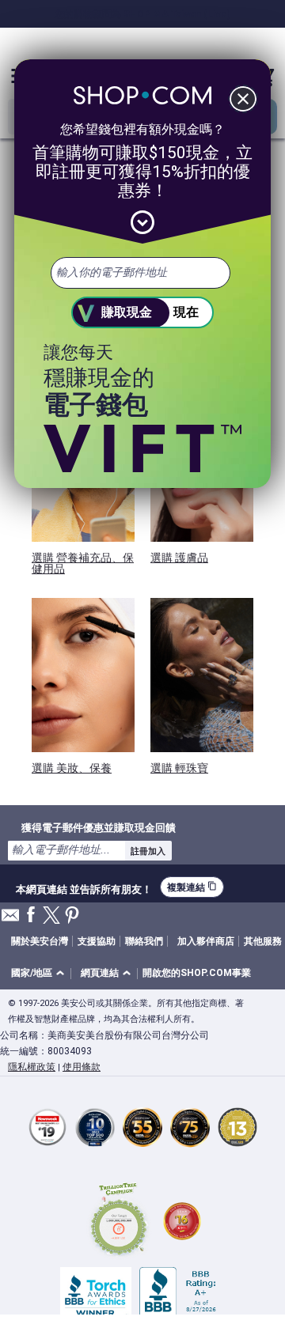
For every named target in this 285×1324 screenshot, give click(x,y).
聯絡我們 (144, 941)
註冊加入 (148, 851)
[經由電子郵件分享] (10, 919)
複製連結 (192, 887)
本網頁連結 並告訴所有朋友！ (84, 887)
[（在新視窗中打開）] (118, 1221)
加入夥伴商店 (205, 941)
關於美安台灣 (39, 941)
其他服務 (263, 941)
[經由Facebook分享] (31, 915)
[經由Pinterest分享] (72, 916)
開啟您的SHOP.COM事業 (196, 972)
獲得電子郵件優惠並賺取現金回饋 (98, 827)
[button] (40, 974)
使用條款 (82, 1066)
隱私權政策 (31, 1066)
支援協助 (97, 941)
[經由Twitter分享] (51, 916)
